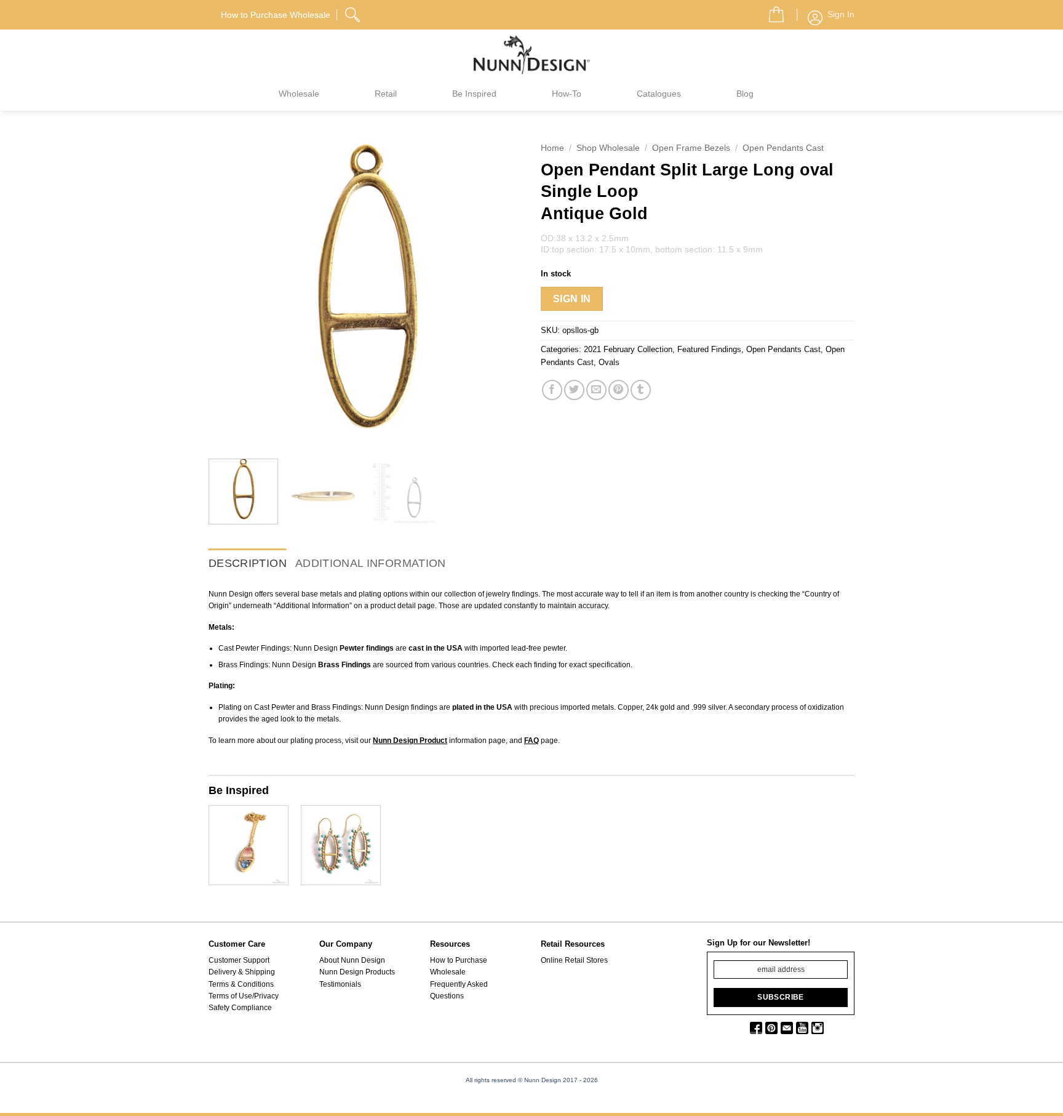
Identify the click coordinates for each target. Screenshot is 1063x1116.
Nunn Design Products (357, 972)
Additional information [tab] (370, 563)
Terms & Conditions (241, 984)
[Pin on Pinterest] (618, 390)
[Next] (501, 292)
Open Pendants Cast (783, 148)
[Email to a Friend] (596, 390)
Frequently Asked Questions (459, 990)
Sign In (572, 299)
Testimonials (340, 984)
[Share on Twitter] (574, 390)
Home (552, 148)
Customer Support (239, 960)
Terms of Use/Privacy (244, 996)
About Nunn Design (352, 960)
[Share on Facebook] (552, 390)
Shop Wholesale (608, 148)
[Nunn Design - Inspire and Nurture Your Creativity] (531, 54)
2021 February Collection (628, 349)
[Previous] (230, 292)
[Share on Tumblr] (641, 390)
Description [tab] (248, 563)
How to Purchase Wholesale (458, 966)
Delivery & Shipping (242, 972)
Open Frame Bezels (691, 148)
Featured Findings (709, 349)
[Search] (354, 13)
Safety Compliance (240, 1007)
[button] (771, 11)
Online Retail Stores (574, 960)
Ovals (609, 362)
